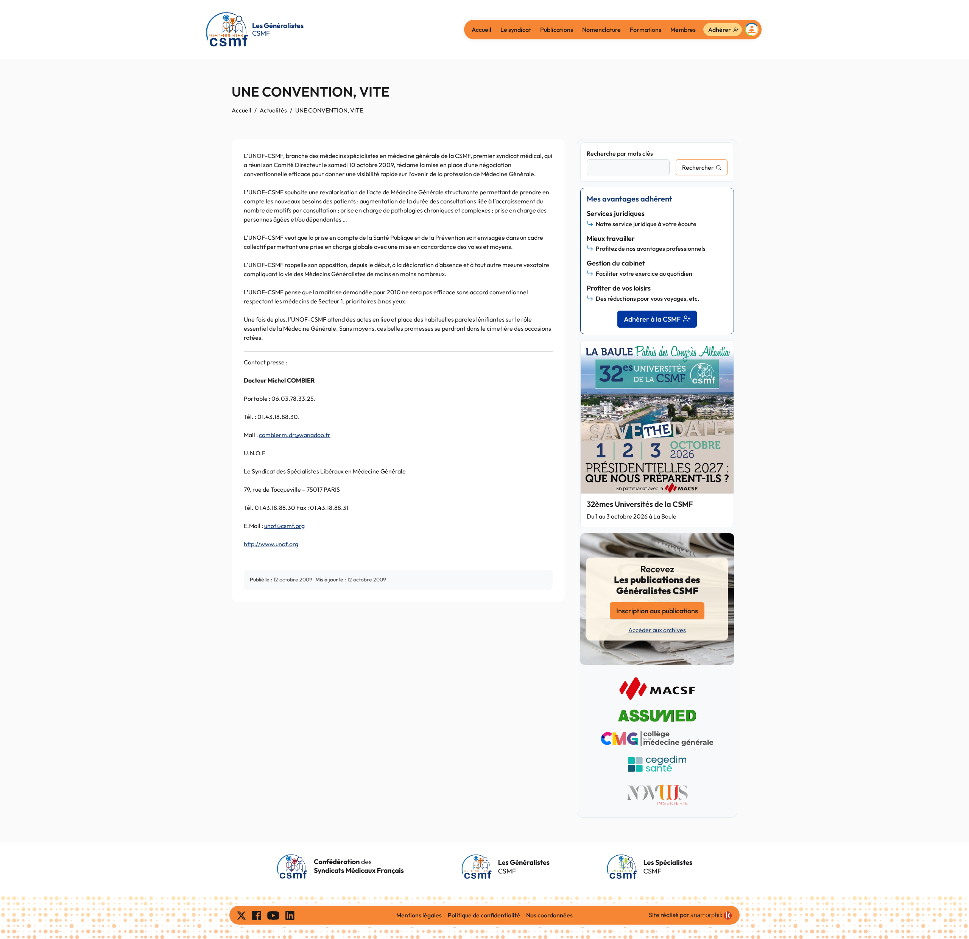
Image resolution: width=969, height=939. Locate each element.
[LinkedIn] (289, 915)
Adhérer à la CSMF (652, 319)
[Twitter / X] (241, 915)
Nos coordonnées (549, 915)
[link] (711, 915)
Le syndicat (515, 29)
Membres (683, 29)
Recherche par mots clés (620, 153)
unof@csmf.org (284, 526)
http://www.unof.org (271, 544)
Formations (645, 29)
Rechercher (698, 167)
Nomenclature (601, 29)
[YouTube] (273, 915)
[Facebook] (256, 915)
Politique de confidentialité (484, 915)
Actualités (273, 110)
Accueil (481, 29)
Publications (556, 29)
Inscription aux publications (657, 610)
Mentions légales (419, 915)
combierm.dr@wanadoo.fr (294, 435)
